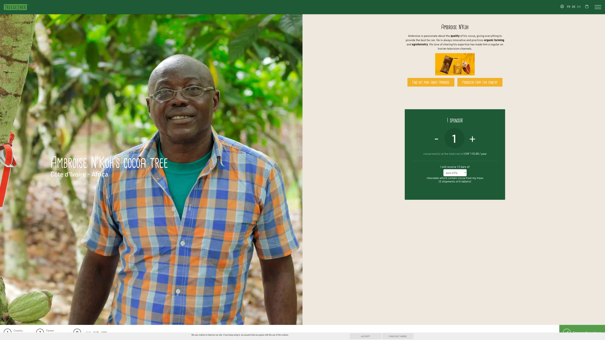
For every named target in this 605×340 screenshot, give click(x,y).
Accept (365, 336)
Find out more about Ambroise (430, 82)
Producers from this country (480, 82)
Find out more (398, 336)
